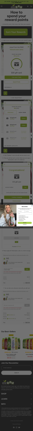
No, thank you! (24, 224)
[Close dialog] (32, 205)
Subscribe (24, 222)
